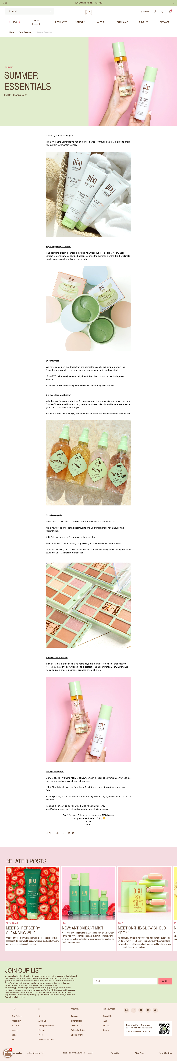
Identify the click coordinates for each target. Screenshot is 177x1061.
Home (11, 32)
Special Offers (77, 1035)
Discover (164, 22)
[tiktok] (133, 1010)
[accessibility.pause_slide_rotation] (6, 2)
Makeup (100, 22)
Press (40, 1035)
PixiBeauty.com (57, 809)
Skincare (80, 22)
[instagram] (126, 1010)
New (14, 22)
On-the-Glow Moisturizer (58, 395)
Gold (61, 521)
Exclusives (61, 22)
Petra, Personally (25, 32)
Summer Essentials (44, 32)
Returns (106, 1030)
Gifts (13, 1039)
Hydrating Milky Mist (71, 778)
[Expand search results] (50, 11)
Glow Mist (51, 778)
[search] (8, 11)
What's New (16, 1021)
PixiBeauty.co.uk (77, 809)
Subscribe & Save (78, 1030)
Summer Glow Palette (57, 657)
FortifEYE (51, 376)
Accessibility (115, 1053)
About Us (42, 1021)
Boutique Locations (46, 1025)
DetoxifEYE (52, 385)
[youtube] (155, 1010)
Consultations (76, 1025)
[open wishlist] (162, 11)
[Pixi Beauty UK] (88, 12)
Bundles (143, 22)
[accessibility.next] (174, 3)
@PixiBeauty (108, 815)
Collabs (14, 1035)
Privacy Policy (139, 1053)
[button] (64, 833)
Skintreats (67, 141)
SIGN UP (165, 981)
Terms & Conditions (166, 1053)
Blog (40, 1016)
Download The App (46, 1039)
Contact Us (107, 1016)
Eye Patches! (52, 360)
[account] (155, 11)
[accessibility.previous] (3, 3)
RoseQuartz (52, 521)
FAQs (105, 1021)
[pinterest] (148, 1010)
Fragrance (122, 22)
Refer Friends (76, 1021)
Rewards (146, 12)
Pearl (67, 521)
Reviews (41, 1030)
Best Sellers (36, 22)
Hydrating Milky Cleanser (58, 246)
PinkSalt (77, 521)
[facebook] (140, 1010)
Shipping (106, 1025)
